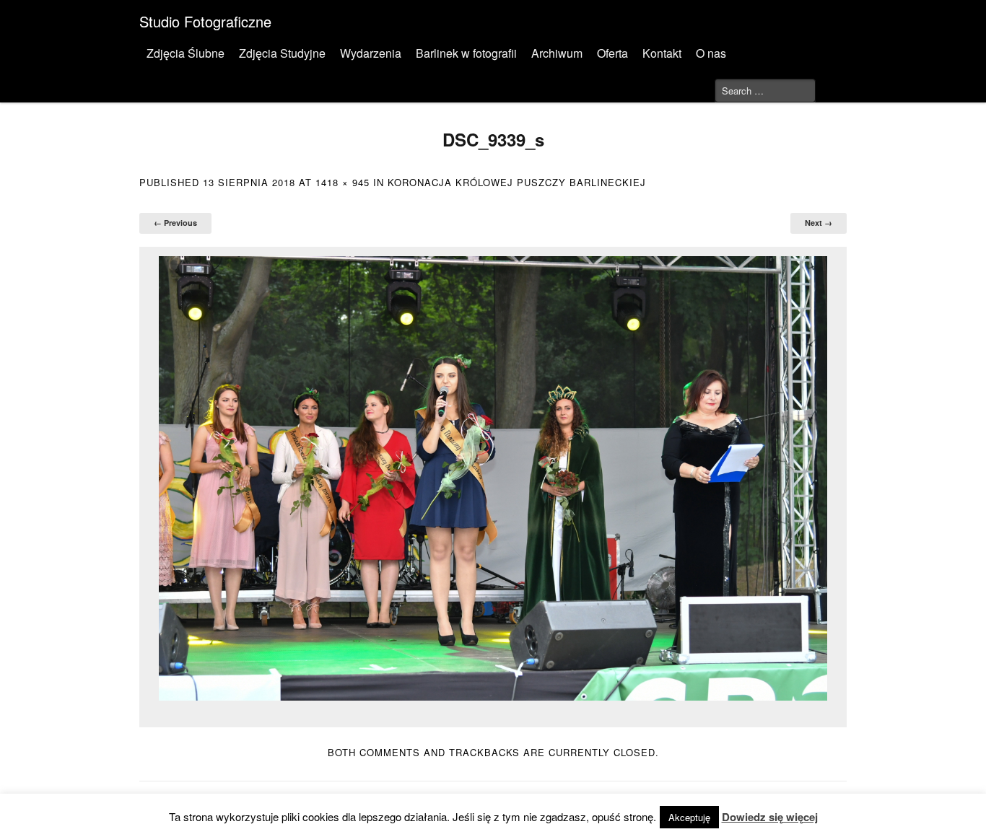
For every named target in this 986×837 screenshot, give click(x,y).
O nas (711, 53)
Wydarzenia (370, 53)
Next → (818, 222)
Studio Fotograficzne (205, 21)
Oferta (612, 53)
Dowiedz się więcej (770, 816)
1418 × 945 (342, 182)
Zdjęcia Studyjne (282, 53)
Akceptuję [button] (689, 817)
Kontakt (661, 53)
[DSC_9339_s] (493, 478)
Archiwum (557, 53)
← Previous (175, 222)
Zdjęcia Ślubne (185, 53)
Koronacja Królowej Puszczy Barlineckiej (517, 182)
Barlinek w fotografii (466, 53)
